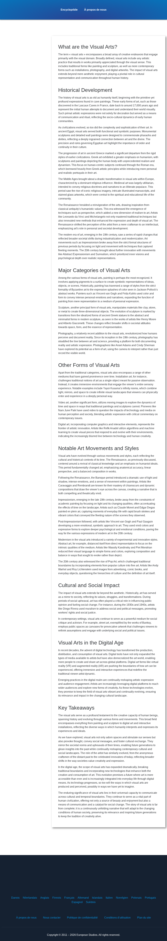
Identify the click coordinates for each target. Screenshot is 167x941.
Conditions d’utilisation (117, 917)
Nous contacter (52, 917)
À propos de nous (95, 9)
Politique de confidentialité (82, 917)
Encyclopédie (69, 9)
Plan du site (144, 917)
